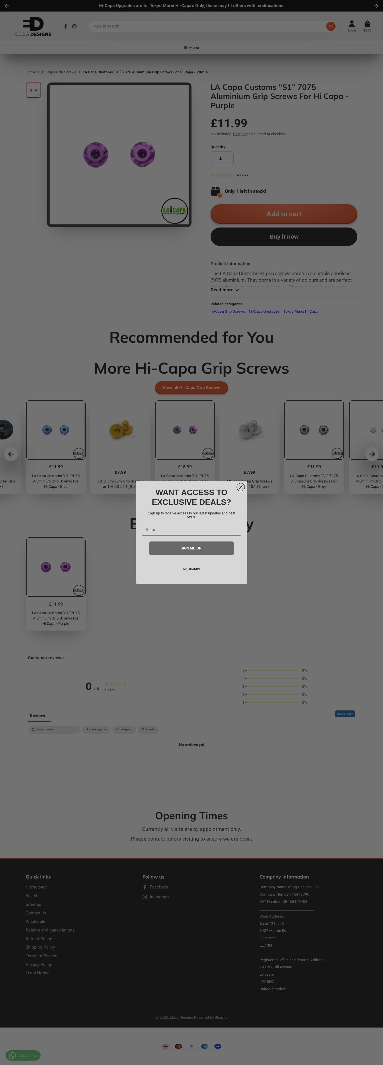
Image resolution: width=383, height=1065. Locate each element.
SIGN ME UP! (192, 548)
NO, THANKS (191, 569)
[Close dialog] (241, 487)
